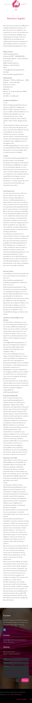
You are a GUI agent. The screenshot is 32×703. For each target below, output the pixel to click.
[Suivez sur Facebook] (4, 629)
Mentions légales (22, 699)
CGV (30, 699)
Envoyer (25, 680)
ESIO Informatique (16, 694)
